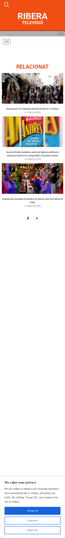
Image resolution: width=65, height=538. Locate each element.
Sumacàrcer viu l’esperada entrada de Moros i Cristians (32, 109)
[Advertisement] (32, 370)
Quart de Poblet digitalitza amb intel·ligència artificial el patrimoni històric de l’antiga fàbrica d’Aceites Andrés (32, 154)
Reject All (32, 530)
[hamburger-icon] (61, 33)
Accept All (32, 510)
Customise (32, 520)
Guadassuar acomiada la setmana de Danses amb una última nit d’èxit (32, 201)
